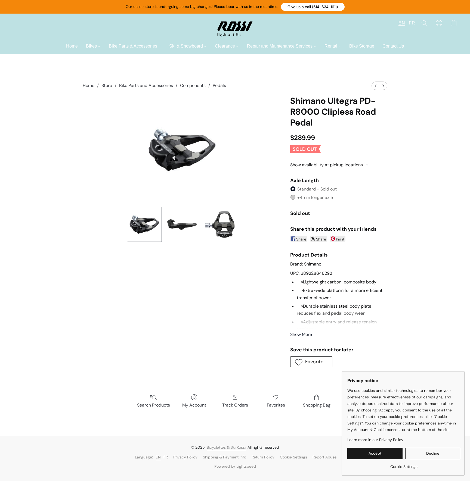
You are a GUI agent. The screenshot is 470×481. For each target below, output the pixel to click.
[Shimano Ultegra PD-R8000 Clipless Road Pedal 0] (144, 224)
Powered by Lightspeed (235, 466)
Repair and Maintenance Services (280, 46)
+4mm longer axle (315, 197)
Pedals (219, 85)
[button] (313, 7)
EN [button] (401, 23)
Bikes (92, 46)
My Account (194, 405)
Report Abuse (324, 457)
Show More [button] (301, 334)
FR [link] (165, 457)
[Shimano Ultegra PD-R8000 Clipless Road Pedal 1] (182, 224)
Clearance (225, 46)
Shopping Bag (316, 405)
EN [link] (158, 457)
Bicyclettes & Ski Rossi (226, 447)
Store (106, 85)
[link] (403, 464)
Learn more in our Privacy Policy (375, 439)
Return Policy (263, 457)
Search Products (153, 405)
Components (193, 85)
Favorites (276, 405)
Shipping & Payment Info (224, 457)
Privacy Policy (185, 457)
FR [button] (412, 23)
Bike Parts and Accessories (146, 85)
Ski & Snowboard (186, 46)
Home (72, 46)
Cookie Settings (293, 457)
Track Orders (235, 405)
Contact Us (393, 46)
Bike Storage (361, 46)
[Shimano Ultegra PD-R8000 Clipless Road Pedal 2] (219, 224)
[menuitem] (375, 86)
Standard (317, 189)
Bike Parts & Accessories (133, 46)
